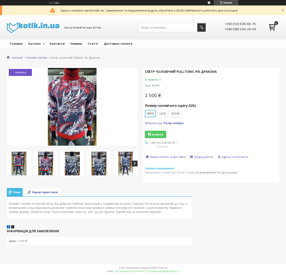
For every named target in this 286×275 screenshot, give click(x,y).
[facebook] (8, 227)
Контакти (57, 43)
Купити (157, 134)
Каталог (34, 43)
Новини (76, 43)
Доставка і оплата (118, 43)
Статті (93, 43)
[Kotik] (33, 27)
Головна (16, 43)
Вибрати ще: (164, 123)
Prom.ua (162, 267)
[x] (12, 227)
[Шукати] (201, 27)
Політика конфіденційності (163, 271)
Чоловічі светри (36, 57)
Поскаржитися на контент (130, 271)
